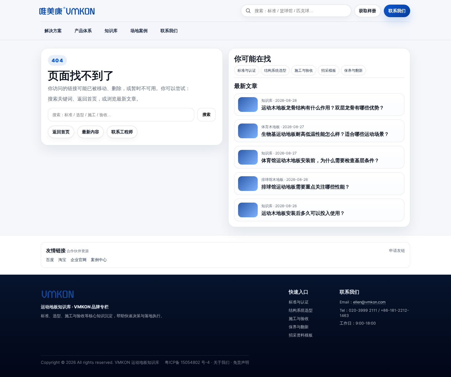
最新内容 (90, 131)
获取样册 (367, 10)
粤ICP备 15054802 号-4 (187, 362)
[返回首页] (58, 294)
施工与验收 (304, 70)
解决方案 (53, 30)
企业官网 (79, 259)
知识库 (111, 30)
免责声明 (241, 362)
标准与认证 (246, 70)
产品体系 (83, 30)
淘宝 (62, 259)
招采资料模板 (301, 335)
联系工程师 (122, 131)
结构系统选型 (275, 70)
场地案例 (139, 30)
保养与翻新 (353, 70)
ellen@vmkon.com (369, 302)
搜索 (206, 114)
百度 (50, 259)
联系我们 (397, 10)
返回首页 (61, 131)
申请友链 (397, 250)
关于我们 (221, 362)
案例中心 (99, 259)
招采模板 (328, 70)
